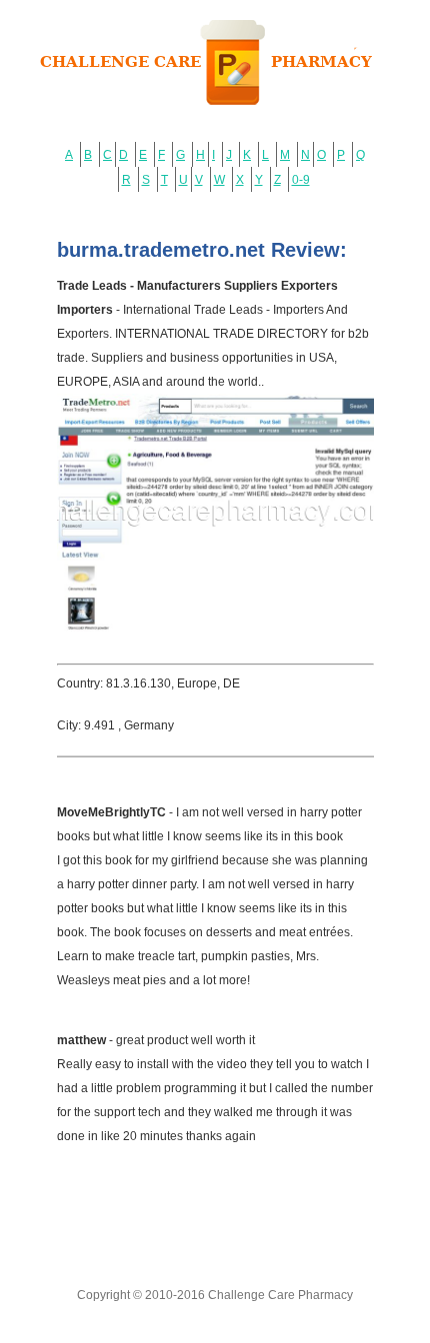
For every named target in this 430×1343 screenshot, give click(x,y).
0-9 (301, 180)
